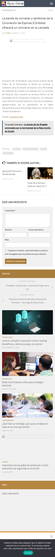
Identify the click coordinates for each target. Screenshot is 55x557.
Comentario (10, 210)
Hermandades (9, 10)
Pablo (9, 33)
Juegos (5, 462)
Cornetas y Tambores (30, 149)
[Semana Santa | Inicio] (16, 3)
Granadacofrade (16, 117)
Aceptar (28, 553)
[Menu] (51, 3)
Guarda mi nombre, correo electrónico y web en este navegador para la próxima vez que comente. (26, 252)
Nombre (8, 230)
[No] (51, 548)
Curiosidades (8, 420)
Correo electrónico (35, 230)
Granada (43, 149)
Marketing (7, 379)
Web (7, 240)
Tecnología (7, 337)
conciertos (16, 149)
